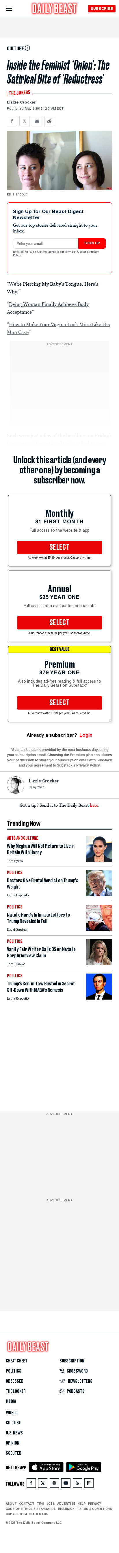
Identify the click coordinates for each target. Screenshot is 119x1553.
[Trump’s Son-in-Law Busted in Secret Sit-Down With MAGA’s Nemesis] (99, 998)
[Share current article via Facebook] (12, 121)
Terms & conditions (94, 1508)
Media (11, 1401)
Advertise (66, 1503)
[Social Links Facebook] (31, 1484)
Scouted (13, 1453)
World (12, 1412)
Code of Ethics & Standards (31, 1508)
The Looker (16, 1391)
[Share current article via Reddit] (49, 121)
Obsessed (14, 1381)
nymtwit (38, 787)
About (11, 1503)
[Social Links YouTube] (65, 1484)
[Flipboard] (88, 1484)
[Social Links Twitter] (42, 1484)
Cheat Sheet (16, 1361)
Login (85, 735)
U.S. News (14, 1433)
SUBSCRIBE (102, 8)
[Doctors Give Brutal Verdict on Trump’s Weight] (99, 894)
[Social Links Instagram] (54, 1484)
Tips (40, 1503)
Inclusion (66, 1508)
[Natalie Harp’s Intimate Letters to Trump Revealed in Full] (99, 929)
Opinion (12, 1443)
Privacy (94, 1503)
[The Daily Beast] (54, 9)
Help (82, 1503)
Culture (13, 1423)
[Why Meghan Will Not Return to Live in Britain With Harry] (99, 860)
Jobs (51, 1503)
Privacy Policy (88, 765)
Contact (26, 1503)
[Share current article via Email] (37, 121)
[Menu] (14, 9)
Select (59, 547)
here (94, 805)
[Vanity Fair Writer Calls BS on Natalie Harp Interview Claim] (99, 963)
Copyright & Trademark (27, 1514)
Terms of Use (74, 252)
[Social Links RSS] (77, 1484)
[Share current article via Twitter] (24, 121)
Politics (13, 1371)
